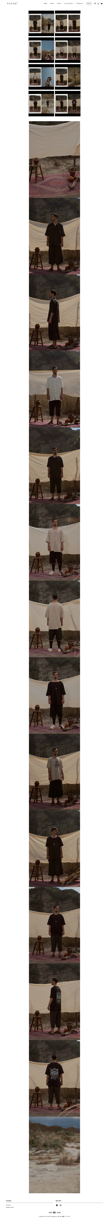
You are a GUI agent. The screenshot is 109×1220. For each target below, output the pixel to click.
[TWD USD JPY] (89, 3)
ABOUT (52, 3)
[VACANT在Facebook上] (57, 1206)
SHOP (58, 3)
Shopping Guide (10, 1207)
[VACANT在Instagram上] (60, 1206)
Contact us (8, 1205)
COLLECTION (68, 3)
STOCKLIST (79, 3)
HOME (45, 3)
